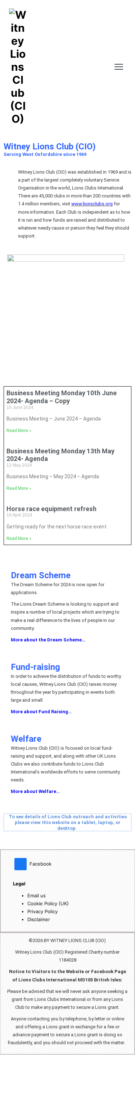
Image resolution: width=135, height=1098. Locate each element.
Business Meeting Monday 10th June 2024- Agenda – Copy (61, 397)
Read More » (18, 430)
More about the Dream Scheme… (48, 639)
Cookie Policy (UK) (48, 903)
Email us (36, 895)
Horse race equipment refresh (51, 509)
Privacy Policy (42, 911)
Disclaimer (38, 919)
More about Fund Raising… (41, 711)
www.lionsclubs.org (92, 203)
